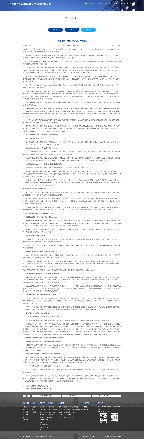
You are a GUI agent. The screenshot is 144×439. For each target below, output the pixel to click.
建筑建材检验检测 (52, 409)
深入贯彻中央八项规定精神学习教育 (44, 420)
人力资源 (122, 4)
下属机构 (115, 4)
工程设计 (50, 414)
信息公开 (86, 409)
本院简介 (25, 407)
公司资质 (25, 412)
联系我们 (130, 4)
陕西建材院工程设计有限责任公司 (67, 414)
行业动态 (88, 29)
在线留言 (25, 419)
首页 (86, 4)
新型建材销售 (51, 412)
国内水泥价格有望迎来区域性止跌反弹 (40, 388)
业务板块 (50, 403)
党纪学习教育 (43, 409)
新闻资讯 (100, 4)
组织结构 (25, 409)
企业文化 (25, 417)
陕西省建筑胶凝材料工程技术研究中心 (68, 407)
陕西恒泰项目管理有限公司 (66, 417)
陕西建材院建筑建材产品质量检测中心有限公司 (71, 409)
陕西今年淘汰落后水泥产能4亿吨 (39, 386)
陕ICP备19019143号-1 (115, 436)
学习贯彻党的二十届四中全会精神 (44, 427)
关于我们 (92, 4)
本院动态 (55, 29)
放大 (70, 45)
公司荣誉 (25, 414)
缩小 (79, 45)
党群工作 (107, 4)
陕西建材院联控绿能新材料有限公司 (68, 412)
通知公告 (72, 29)
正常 (74, 45)
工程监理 (50, 417)
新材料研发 (51, 407)
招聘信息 (86, 407)
